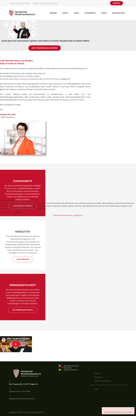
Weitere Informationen (62, 215)
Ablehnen (18, 212)
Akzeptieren (6, 212)
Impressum (78, 215)
